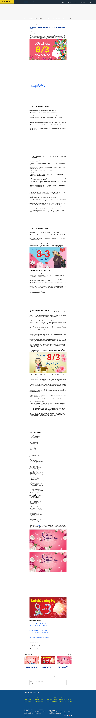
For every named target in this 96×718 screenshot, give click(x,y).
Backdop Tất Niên (27, 704)
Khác (63, 18)
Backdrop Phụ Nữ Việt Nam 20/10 (64, 695)
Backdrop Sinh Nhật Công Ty (51, 698)
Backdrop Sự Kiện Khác (62, 704)
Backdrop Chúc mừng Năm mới (51, 695)
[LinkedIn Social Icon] (67, 716)
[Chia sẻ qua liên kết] (37, 646)
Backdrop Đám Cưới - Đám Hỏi (51, 700)
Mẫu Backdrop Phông (33, 18)
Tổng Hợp (40, 18)
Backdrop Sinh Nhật (27, 695)
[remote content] (48, 97)
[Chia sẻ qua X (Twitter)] (32, 646)
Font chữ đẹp (46, 18)
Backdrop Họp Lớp (27, 698)
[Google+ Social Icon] (69, 716)
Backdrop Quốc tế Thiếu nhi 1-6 (51, 704)
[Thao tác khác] (65, 24)
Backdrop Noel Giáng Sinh (38, 704)
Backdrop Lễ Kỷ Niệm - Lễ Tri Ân (64, 698)
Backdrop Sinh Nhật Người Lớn (51, 702)
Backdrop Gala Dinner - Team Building (65, 702)
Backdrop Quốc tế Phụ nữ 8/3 (39, 700)
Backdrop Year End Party (38, 698)
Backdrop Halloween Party (39, 702)
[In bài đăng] (39, 646)
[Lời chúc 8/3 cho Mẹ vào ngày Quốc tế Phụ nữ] (48, 661)
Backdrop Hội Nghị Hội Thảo (39, 695)
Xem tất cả (70, 655)
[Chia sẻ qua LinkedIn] (34, 646)
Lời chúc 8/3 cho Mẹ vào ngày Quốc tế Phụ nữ (47, 668)
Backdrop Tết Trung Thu (28, 700)
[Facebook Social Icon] (65, 716)
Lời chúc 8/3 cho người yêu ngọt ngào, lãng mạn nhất (32, 668)
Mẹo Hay (52, 18)
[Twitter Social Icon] (71, 716)
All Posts (25, 18)
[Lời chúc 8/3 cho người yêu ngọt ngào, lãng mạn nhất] (31, 661)
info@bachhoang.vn (29, 714)
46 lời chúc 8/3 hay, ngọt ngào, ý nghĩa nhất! (63, 668)
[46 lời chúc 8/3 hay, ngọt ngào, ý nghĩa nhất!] (64, 661)
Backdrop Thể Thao (27, 702)
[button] (70, 18)
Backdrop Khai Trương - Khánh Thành (64, 700)
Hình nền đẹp (58, 18)
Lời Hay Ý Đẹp (32, 643)
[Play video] (48, 258)
